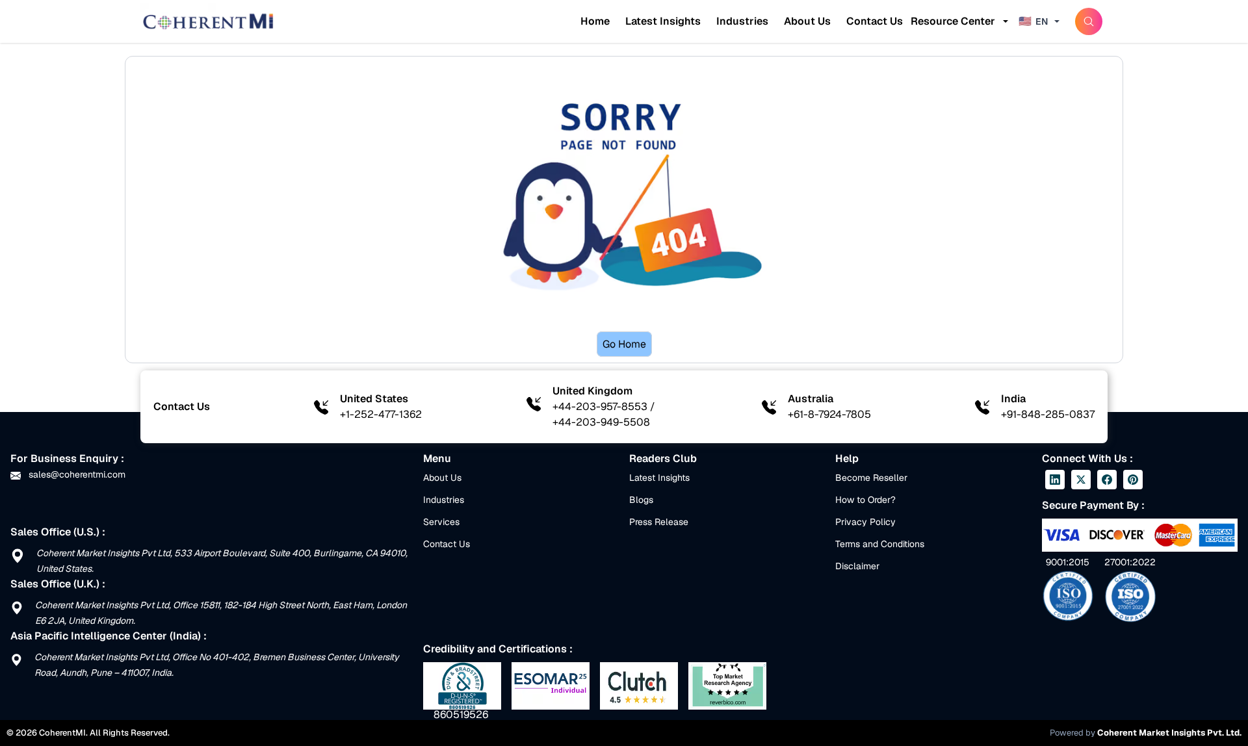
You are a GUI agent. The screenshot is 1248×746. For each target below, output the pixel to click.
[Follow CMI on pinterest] (1133, 479)
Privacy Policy (865, 522)
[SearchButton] (1088, 21)
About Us (807, 21)
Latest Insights (663, 21)
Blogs (641, 500)
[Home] (208, 21)
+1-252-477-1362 (381, 414)
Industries (742, 21)
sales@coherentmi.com (75, 474)
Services (441, 522)
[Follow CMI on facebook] (1107, 479)
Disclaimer (857, 566)
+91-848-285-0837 (1048, 414)
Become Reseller (871, 477)
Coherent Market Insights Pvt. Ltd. (1169, 732)
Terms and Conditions (879, 544)
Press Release (658, 522)
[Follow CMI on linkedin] (1055, 479)
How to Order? (865, 500)
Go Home (624, 344)
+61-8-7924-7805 (829, 414)
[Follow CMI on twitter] (1081, 479)
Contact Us (874, 21)
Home (595, 21)
